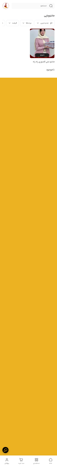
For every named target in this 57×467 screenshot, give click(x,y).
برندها (28, 23)
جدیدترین (44, 23)
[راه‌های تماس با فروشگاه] (5, 450)
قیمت (14, 23)
